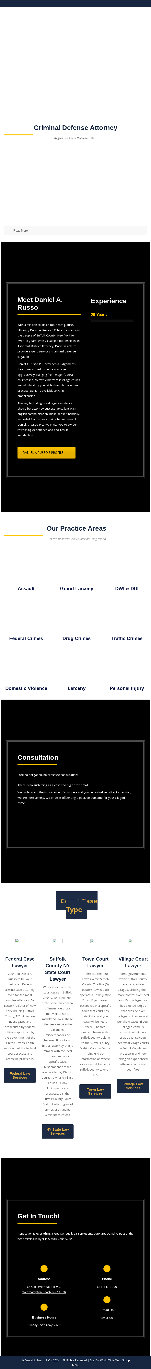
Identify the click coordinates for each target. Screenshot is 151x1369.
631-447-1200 (107, 1287)
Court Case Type (79, 905)
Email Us (107, 1318)
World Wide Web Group (115, 1360)
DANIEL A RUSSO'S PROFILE (43, 452)
